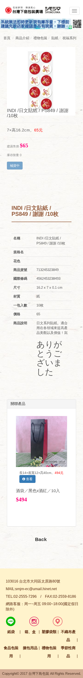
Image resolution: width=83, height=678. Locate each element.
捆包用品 (30, 648)
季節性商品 (68, 652)
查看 (29, 479)
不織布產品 (68, 636)
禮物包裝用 (49, 652)
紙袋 (11, 632)
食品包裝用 (11, 652)
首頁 (6, 38)
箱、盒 (30, 632)
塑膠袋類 (49, 632)
